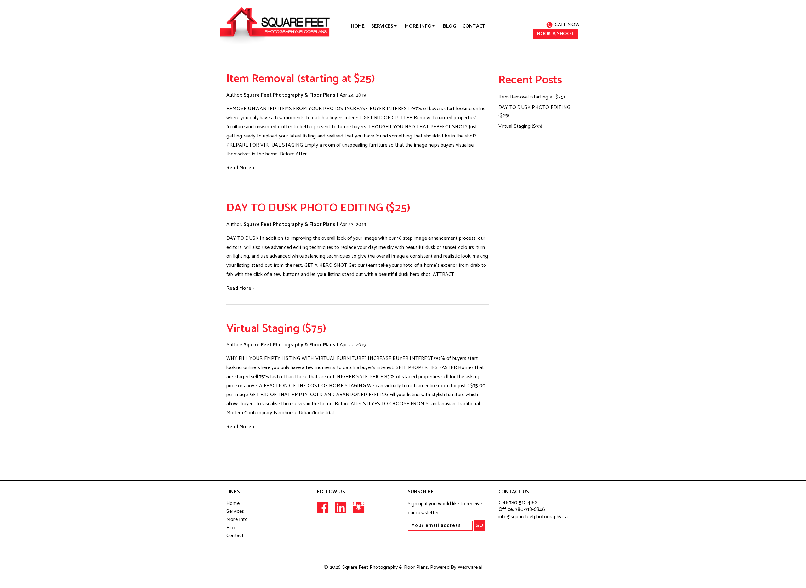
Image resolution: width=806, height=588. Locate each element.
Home (233, 503)
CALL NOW (567, 24)
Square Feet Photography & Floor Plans (385, 567)
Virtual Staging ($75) (276, 328)
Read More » (240, 168)
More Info (237, 519)
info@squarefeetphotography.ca (533, 516)
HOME (358, 26)
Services (382, 26)
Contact (474, 26)
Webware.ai (470, 567)
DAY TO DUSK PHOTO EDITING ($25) (318, 208)
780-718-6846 (530, 509)
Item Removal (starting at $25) (300, 79)
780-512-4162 (523, 503)
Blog (449, 26)
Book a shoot (555, 34)
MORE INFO (418, 26)
